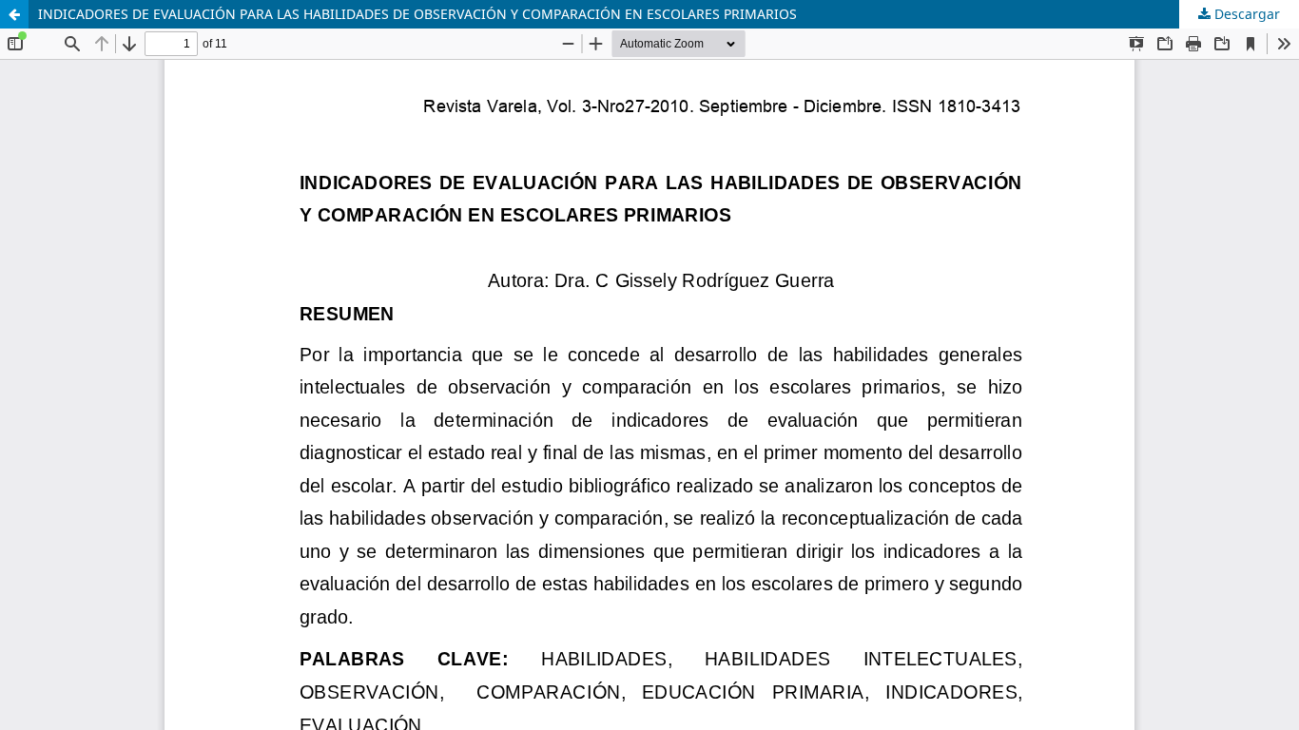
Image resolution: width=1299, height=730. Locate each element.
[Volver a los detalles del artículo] (14, 14)
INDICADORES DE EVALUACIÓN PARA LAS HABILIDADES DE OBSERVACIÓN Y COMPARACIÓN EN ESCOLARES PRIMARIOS (417, 14)
